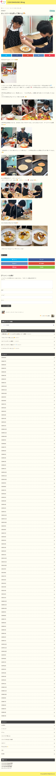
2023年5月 (3, 497)
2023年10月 (4, 479)
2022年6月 (3, 536)
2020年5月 (3, 626)
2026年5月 (3, 368)
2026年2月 (3, 379)
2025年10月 (4, 393)
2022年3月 (3, 547)
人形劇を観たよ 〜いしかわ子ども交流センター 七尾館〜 (16, 334)
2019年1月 (3, 683)
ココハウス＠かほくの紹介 (7, 739)
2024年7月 (3, 447)
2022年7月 (3, 533)
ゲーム (2, 732)
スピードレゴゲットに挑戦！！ (10, 341)
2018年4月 (3, 712)
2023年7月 (3, 490)
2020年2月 (3, 637)
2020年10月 (4, 608)
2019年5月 (3, 669)
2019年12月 (4, 644)
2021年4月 (3, 586)
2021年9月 (3, 569)
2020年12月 (4, 601)
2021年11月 (4, 561)
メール (3, 295)
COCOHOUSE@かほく (7, 764)
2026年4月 (3, 372)
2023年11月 (4, 475)
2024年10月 (4, 436)
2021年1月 (3, 597)
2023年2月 (3, 508)
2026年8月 (3, 357)
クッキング (5, 255)
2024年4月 (3, 457)
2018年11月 (4, 690)
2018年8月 (3, 698)
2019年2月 (3, 680)
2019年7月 (3, 662)
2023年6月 (3, 493)
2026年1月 (3, 382)
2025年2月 (3, 422)
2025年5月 (3, 411)
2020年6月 (3, 622)
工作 (2, 750)
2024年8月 (3, 443)
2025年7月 (3, 404)
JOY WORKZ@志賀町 (7, 766)
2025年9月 (3, 397)
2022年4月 (3, 544)
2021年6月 (3, 579)
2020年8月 (3, 615)
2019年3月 (3, 676)
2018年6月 (3, 705)
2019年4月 (3, 672)
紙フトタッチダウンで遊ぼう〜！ (11, 344)
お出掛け (3, 725)
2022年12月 (4, 515)
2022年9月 (3, 526)
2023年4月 (3, 500)
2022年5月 (3, 540)
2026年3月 (3, 375)
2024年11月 (4, 432)
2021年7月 (3, 576)
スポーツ (3, 743)
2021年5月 (3, 583)
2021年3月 (3, 590)
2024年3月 (3, 461)
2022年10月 (4, 522)
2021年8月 (3, 572)
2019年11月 (4, 647)
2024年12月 (4, 429)
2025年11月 (4, 389)
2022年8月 (3, 529)
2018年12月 (4, 687)
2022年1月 (3, 554)
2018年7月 (3, 701)
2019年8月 (3, 658)
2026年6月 (3, 364)
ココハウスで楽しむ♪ (6, 735)
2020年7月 (3, 619)
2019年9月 (3, 655)
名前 (2, 290)
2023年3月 (3, 504)
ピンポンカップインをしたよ (10, 348)
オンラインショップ (6, 768)
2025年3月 (3, 418)
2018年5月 (3, 708)
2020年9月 (3, 612)
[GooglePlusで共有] (28, 55)
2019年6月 (3, 665)
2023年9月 (3, 483)
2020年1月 (3, 640)
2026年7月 (3, 361)
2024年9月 (3, 440)
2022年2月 (3, 551)
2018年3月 (3, 715)
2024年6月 (3, 450)
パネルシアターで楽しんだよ (10, 337)
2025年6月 (3, 407)
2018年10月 (4, 694)
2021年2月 (3, 594)
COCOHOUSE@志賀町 (7, 763)
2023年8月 (3, 486)
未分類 (2, 753)
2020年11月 (4, 604)
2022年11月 (4, 518)
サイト (2, 300)
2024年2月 (3, 465)
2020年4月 (3, 629)
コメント (3, 279)
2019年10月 (4, 651)
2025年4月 (3, 415)
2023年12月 (4, 472)
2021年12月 (4, 558)
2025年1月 (3, 425)
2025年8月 (3, 400)
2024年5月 (3, 454)
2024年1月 (3, 468)
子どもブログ (4, 746)
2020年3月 (3, 633)
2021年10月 (4, 565)
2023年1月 (3, 511)
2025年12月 (4, 386)
